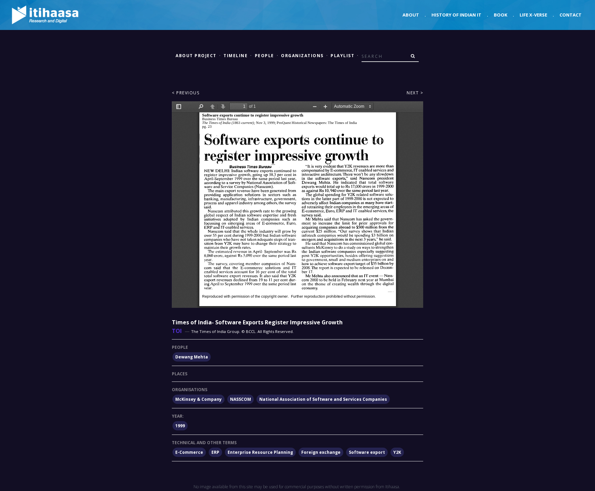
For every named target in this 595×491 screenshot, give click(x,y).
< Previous (185, 93)
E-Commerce (189, 452)
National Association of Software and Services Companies (323, 399)
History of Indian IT (456, 15)
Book (500, 15)
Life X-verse (533, 15)
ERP (215, 452)
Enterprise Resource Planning (260, 452)
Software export (367, 452)
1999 (180, 426)
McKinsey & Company (198, 399)
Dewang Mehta (191, 357)
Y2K (397, 452)
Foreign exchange (321, 452)
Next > (415, 93)
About (411, 15)
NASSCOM (240, 399)
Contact (571, 15)
